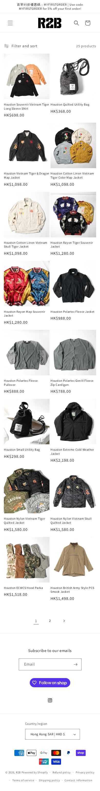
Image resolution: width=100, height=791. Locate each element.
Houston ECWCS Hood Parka (23, 588)
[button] (10, 23)
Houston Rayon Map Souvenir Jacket (24, 314)
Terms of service (23, 780)
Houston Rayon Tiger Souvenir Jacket (72, 245)
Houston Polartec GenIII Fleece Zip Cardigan (72, 383)
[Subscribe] (75, 664)
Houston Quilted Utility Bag (70, 104)
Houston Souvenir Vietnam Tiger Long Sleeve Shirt (26, 106)
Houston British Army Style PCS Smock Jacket (72, 590)
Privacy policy (85, 772)
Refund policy (62, 772)
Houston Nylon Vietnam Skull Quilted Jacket (71, 521)
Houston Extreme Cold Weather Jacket (72, 452)
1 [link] (36, 620)
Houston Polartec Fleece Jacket (73, 311)
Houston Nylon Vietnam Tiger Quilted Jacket (24, 521)
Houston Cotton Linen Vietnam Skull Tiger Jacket (25, 245)
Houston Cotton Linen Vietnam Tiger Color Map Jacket (72, 175)
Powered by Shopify (35, 772)
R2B (18, 772)
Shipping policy (49, 780)
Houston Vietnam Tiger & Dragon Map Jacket (26, 175)
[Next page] (63, 620)
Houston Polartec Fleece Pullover (21, 383)
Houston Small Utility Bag (22, 449)
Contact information (78, 780)
